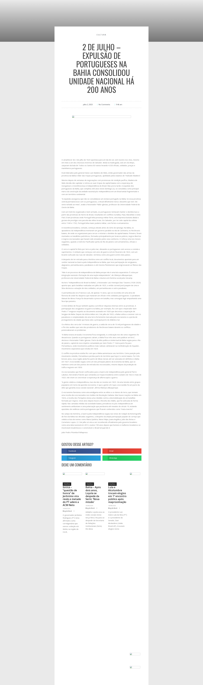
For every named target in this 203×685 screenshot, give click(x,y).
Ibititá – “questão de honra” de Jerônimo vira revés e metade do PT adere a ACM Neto (72, 496)
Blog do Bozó (67, 511)
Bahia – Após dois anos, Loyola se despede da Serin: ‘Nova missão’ (93, 495)
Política (67, 484)
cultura (101, 35)
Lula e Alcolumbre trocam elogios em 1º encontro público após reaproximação (117, 495)
